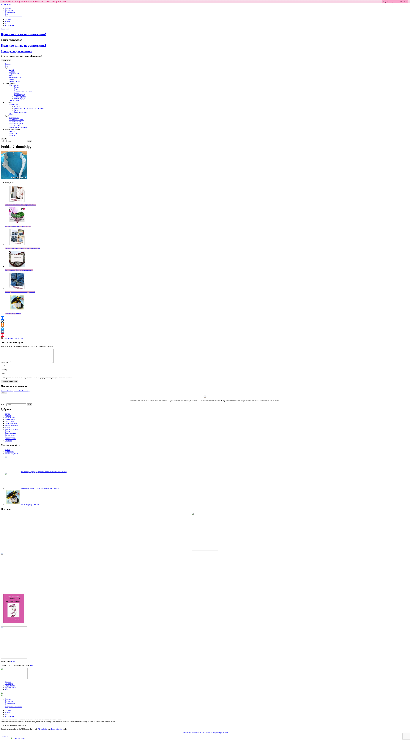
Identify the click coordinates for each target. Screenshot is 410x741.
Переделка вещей (11, 425)
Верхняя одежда (19, 95)
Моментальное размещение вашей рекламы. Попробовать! (35, 1)
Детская (12, 72)
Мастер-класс (14, 85)
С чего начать (10, 12)
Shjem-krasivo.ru (6, 29)
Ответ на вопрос (15, 77)
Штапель (17, 106)
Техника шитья (14, 100)
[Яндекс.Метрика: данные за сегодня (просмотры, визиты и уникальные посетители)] (18, 738)
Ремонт (12, 131)
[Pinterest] (205, 335)
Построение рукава (16, 123)
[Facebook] (205, 318)
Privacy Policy (43, 729)
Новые (7, 450)
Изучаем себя (14, 74)
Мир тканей (13, 104)
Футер (16, 110)
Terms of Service (56, 729)
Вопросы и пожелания (13, 16)
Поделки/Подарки (11, 429)
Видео (11, 70)
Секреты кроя (14, 118)
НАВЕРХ (4, 736)
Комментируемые (11, 454)
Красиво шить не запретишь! (23, 34)
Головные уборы (20, 97)
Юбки (16, 89)
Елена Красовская (9, 338)
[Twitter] (205, 328)
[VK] (205, 331)
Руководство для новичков (16, 51)
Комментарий (6, 362)
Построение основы (16, 120)
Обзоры (12, 75)
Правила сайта (10, 687)
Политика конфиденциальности (216, 733)
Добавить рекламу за (396, 2)
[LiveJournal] (205, 321)
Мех (10, 114)
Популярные (9, 452)
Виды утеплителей (20, 112)
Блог (7, 14)
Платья (16, 87)
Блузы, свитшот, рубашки (23, 91)
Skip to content (6, 4)
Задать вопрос (10, 686)
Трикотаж (8, 441)
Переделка (13, 133)
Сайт (2, 374)
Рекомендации (14, 81)
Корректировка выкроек (18, 127)
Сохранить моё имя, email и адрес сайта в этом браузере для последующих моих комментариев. (38, 378)
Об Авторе (9, 10)
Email (3, 370)
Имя (3, 366)
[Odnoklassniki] (205, 325)
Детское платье (14, 125)
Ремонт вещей (10, 435)
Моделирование (11, 423)
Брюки (16, 93)
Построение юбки (16, 122)
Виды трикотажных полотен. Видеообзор (29, 108)
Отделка (12, 135)
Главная (8, 8)
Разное (11, 79)
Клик (13, 661)
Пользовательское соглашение (193, 733)
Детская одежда (19, 98)
